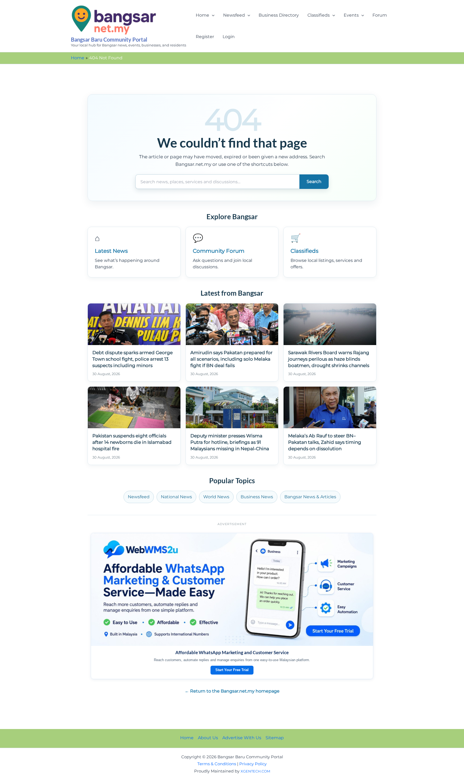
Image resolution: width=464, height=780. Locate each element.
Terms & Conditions (216, 763)
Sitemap (275, 737)
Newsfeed (234, 15)
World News (216, 496)
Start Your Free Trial (232, 670)
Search (314, 181)
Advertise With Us (241, 737)
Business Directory (279, 15)
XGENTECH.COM (255, 771)
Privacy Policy (253, 763)
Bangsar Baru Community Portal (109, 39)
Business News (257, 496)
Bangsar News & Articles (310, 496)
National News (176, 496)
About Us (208, 737)
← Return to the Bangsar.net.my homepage (232, 691)
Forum (379, 15)
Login (229, 36)
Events (351, 15)
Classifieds (318, 15)
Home (202, 15)
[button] (212, 15)
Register (205, 36)
